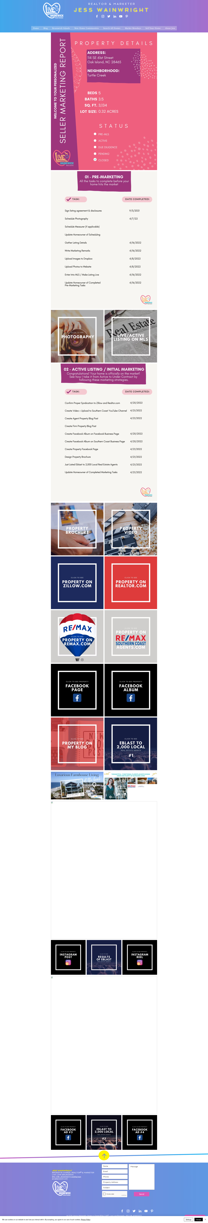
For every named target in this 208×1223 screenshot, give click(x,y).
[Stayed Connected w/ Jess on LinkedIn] (115, 16)
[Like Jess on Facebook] (97, 16)
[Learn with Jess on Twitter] (109, 16)
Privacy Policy (85, 1219)
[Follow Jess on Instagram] (103, 16)
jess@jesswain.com (60, 1179)
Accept (198, 1219)
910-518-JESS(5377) (134, 1215)
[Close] (205, 1219)
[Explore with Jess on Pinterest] (127, 16)
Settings (188, 1219)
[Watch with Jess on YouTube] (121, 16)
